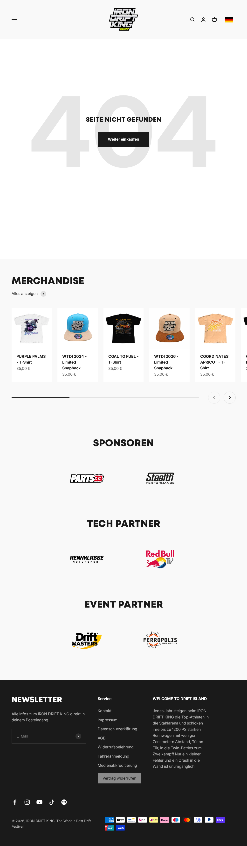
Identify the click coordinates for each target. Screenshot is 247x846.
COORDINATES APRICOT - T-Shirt (214, 362)
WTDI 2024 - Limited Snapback (74, 362)
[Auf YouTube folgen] (39, 802)
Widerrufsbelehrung (116, 747)
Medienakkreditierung (117, 765)
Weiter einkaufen (123, 139)
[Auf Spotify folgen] (64, 802)
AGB (101, 738)
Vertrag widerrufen (119, 778)
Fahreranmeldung (113, 756)
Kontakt (104, 710)
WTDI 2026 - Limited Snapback (166, 362)
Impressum (107, 719)
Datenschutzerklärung (117, 728)
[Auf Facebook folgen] (15, 802)
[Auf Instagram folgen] (27, 802)
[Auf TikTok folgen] (51, 802)
